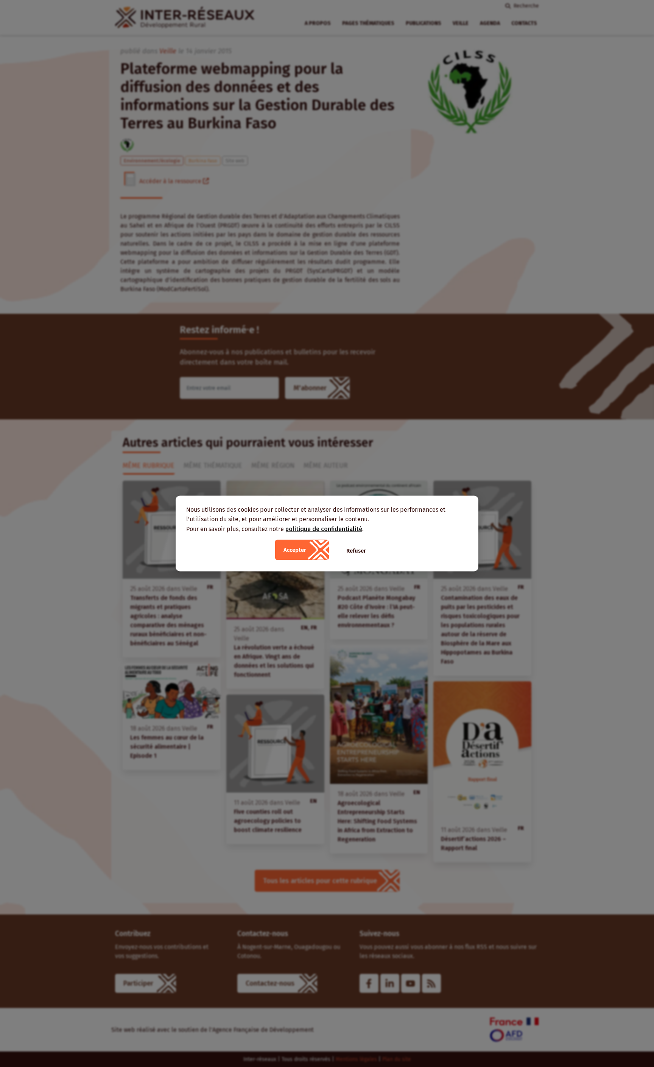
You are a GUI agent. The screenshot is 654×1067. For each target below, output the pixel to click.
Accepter (294, 550)
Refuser (356, 550)
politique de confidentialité (323, 528)
